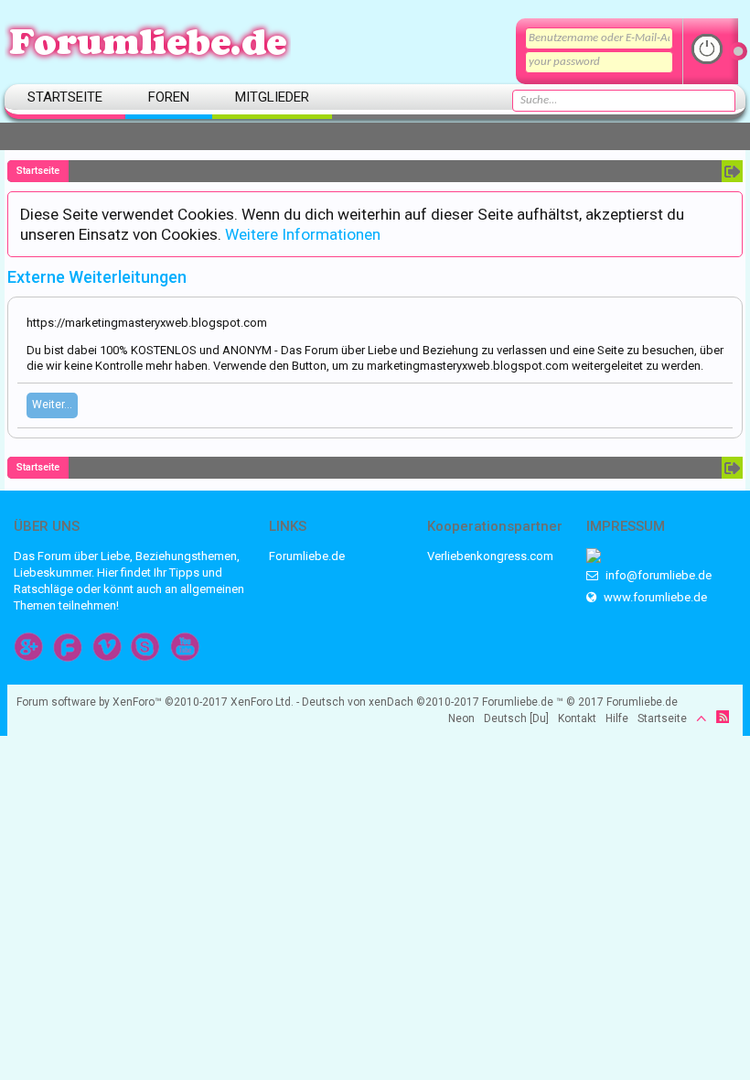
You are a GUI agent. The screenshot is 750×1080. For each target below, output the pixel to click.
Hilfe (616, 718)
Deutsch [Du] (516, 718)
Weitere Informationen (302, 234)
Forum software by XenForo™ (155, 702)
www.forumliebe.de (654, 597)
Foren (168, 97)
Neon (461, 718)
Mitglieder (272, 97)
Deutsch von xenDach (390, 702)
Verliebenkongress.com (490, 556)
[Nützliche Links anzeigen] (732, 171)
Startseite (64, 97)
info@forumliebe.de (657, 575)
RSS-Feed (722, 716)
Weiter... (52, 404)
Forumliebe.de (307, 556)
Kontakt (577, 718)
